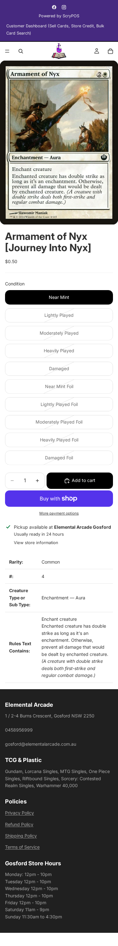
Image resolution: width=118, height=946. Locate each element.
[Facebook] (54, 7)
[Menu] (7, 51)
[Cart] (110, 51)
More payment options (59, 513)
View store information (36, 542)
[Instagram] (63, 7)
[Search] (21, 51)
